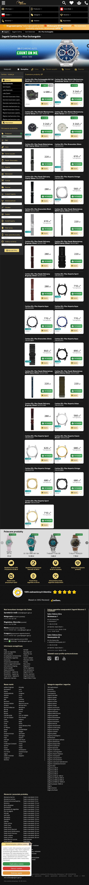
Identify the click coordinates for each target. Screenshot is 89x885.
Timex (20, 743)
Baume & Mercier (9, 707)
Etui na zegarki (8, 811)
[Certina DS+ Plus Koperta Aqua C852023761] (62, 354)
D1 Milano (7, 727)
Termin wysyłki (10, 153)
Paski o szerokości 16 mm (31, 815)
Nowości (8, 80)
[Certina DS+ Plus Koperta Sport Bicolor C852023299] (32, 516)
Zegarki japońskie (52, 715)
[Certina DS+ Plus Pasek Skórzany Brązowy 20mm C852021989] (32, 257)
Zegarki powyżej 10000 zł (55, 784)
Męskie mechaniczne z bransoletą (12, 116)
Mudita (21, 709)
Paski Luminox (8, 837)
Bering (6, 709)
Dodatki (7, 214)
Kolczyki (6, 813)
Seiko (20, 727)
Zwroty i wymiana (28, 674)
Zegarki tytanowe (52, 747)
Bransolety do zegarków (11, 809)
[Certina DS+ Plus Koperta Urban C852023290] (62, 419)
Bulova (6, 713)
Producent (8, 133)
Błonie (6, 711)
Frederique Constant (10, 743)
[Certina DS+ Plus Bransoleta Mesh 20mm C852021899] (32, 225)
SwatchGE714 (9, 552)
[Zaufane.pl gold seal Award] (18, 592)
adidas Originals (9, 687)
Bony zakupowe (8, 805)
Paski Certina (8, 823)
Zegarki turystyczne (53, 745)
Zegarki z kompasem (53, 755)
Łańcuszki (7, 815)
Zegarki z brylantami (53, 749)
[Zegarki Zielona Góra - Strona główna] (21, 3)
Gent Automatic (8, 83)
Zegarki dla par (52, 699)
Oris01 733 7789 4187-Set (31, 552)
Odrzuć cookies (16, 868)
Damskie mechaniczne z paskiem (12, 106)
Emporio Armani (9, 733)
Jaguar (6, 753)
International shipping (10, 666)
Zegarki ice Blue (52, 701)
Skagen (21, 731)
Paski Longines (8, 835)
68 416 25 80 (53, 624)
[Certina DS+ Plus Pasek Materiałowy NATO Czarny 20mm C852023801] (62, 257)
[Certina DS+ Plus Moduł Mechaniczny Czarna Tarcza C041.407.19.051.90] (32, 127)
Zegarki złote (51, 765)
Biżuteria (6, 803)
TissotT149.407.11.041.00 (53, 552)
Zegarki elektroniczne (54, 713)
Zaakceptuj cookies (16, 863)
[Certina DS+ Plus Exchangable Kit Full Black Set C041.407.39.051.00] (32, 95)
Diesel (6, 729)
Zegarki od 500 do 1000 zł (55, 776)
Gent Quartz (6, 86)
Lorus (20, 695)
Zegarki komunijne (29, 676)
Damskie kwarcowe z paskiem (12, 99)
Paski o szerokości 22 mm (31, 827)
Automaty (50, 689)
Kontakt (25, 649)
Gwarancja (7, 660)
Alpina (6, 691)
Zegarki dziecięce (52, 711)
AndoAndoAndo (8, 693)
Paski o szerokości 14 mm (31, 811)
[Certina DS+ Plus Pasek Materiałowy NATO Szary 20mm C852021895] (32, 387)
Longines (21, 693)
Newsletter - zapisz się (11, 672)
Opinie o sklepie (28, 657)
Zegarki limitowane (53, 721)
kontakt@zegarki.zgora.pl (25, 612)
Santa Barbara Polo (25, 725)
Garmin (6, 745)
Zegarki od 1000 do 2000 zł (55, 777)
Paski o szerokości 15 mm (31, 813)
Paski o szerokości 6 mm (30, 797)
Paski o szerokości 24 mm (31, 831)
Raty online (26, 664)
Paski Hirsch (7, 827)
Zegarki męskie (52, 697)
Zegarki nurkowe (52, 731)
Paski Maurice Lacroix (10, 839)
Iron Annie (7, 751)
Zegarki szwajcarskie (53, 743)
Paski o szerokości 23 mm (31, 829)
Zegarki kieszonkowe (53, 717)
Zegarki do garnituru (53, 709)
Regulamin (26, 666)
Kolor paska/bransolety (12, 235)
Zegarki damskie (52, 695)
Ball (5, 699)
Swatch (21, 737)
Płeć (6, 140)
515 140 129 (12, 618)
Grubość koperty (10, 194)
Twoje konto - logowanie (11, 676)
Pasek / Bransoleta (11, 160)
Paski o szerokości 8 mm (30, 799)
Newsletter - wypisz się (11, 674)
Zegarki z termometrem (54, 759)
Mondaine (22, 707)
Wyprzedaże (9, 122)
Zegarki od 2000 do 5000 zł (55, 780)
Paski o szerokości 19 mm (31, 821)
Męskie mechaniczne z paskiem (12, 119)
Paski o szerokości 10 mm (31, 803)
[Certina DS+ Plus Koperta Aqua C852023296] (32, 322)
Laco (20, 689)
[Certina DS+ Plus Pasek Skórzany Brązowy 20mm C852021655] (32, 289)
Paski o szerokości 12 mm (31, 807)
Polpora (21, 719)
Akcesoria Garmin (9, 797)
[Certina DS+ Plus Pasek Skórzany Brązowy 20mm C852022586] (32, 419)
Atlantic (6, 695)
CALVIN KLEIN (8, 715)
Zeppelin (21, 755)
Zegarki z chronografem (54, 751)
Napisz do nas (27, 653)
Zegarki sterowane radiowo (55, 739)
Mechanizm (9, 174)
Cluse (5, 723)
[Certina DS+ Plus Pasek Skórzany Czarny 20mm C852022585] (32, 192)
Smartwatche (51, 693)
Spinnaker (22, 733)
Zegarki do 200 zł (52, 768)
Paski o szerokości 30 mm (31, 837)
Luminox (21, 699)
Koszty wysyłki (8, 668)
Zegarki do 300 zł (52, 769)
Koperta (7, 167)
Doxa (5, 731)
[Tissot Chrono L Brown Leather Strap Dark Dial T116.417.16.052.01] (76, 542)
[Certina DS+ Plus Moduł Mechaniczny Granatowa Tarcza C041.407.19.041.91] (62, 95)
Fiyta (5, 737)
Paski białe (26, 841)
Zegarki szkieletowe (53, 741)
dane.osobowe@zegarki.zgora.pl (12, 877)
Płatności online (28, 660)
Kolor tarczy (9, 228)
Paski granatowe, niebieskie (31, 851)
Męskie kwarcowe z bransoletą (12, 109)
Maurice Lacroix (23, 703)
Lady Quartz (6, 93)
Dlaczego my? (27, 652)
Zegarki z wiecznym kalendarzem (57, 761)
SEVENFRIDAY (23, 729)
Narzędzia (7, 817)
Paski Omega (8, 841)
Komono (6, 759)
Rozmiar (7, 187)
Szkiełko (7, 207)
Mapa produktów (9, 670)
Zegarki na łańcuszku (53, 727)
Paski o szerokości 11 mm (31, 805)
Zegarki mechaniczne (53, 725)
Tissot (20, 745)
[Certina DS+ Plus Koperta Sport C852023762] (62, 289)
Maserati (21, 701)
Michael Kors (23, 705)
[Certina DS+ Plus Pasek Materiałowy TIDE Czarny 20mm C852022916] (32, 160)
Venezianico (22, 749)
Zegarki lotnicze (52, 723)
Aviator (6, 697)
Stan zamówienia (28, 670)
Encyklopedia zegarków (11, 657)
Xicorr (20, 753)
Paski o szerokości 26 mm (31, 833)
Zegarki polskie (52, 733)
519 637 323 (12, 630)
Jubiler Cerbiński (9, 755)
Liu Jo (20, 691)
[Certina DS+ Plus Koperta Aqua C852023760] (62, 322)
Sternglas (22, 735)
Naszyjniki (7, 819)
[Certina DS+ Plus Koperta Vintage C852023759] (32, 484)
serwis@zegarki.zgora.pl (24, 630)
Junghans (7, 757)
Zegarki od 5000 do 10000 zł (56, 781)
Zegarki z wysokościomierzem (56, 763)
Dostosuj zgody (16, 873)
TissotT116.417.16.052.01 (75, 552)
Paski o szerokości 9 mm (30, 801)
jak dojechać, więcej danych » (55, 626)
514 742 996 (12, 624)
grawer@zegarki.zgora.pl (24, 635)
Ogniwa (6, 821)
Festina (6, 735)
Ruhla (20, 723)
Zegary (49, 786)
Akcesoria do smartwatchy (12, 801)
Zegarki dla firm (28, 672)
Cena (6, 147)
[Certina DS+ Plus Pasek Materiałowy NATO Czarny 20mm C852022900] (62, 225)
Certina (39, 80)
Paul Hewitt (22, 717)
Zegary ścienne (52, 788)
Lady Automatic (8, 90)
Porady (25, 661)
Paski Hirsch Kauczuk (10, 829)
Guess (6, 747)
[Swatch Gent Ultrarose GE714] (9, 542)
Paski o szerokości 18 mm (31, 819)
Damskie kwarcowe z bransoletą (12, 96)
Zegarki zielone (52, 703)
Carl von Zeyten (8, 717)
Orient (21, 711)
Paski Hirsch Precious (10, 833)
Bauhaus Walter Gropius (9, 704)
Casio (5, 719)
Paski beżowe (27, 839)
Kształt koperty (10, 221)
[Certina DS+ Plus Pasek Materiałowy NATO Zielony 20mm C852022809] (62, 387)
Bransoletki (7, 807)
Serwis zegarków (28, 668)
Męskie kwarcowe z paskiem (12, 112)
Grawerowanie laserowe (11, 661)
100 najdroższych (52, 687)
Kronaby (21, 687)
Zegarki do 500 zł (52, 773)
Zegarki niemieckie (53, 729)
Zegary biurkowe (52, 790)
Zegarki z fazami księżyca (55, 753)
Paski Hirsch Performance (12, 831)
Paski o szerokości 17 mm (31, 817)
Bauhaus (6, 701)
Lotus (20, 697)
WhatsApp (13, 641)
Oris (20, 713)
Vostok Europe (23, 751)
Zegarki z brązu (52, 705)
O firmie (25, 656)
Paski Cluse (7, 825)
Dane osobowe (8, 653)
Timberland (22, 741)
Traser (21, 747)
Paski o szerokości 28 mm (31, 835)
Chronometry (51, 691)
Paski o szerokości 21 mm (31, 825)
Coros (5, 725)
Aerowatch (7, 689)
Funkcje (7, 180)
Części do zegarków (10, 652)
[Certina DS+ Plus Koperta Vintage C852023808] (62, 484)
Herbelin (6, 749)
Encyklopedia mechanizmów (12, 656)
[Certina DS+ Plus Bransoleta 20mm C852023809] (32, 354)
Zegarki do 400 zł (52, 772)
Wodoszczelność (10, 201)
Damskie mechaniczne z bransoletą (12, 103)
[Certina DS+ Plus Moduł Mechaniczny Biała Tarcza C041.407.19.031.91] (62, 127)
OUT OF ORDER (23, 715)
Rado (20, 721)
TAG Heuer (22, 739)
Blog (5, 649)
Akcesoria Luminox (9, 799)
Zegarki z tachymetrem (54, 757)
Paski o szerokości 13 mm (31, 809)
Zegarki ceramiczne (53, 707)
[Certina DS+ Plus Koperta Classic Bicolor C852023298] (62, 451)
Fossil (5, 741)
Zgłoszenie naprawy (10, 678)
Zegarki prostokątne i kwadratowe (53, 736)
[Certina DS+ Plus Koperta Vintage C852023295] (62, 192)
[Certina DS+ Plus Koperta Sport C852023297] (32, 451)
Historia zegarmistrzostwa (12, 664)
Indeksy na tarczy (10, 241)
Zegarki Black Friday (29, 678)
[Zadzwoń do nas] (86, 3)
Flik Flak (6, 739)
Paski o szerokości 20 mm (31, 823)
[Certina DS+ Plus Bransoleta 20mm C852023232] (62, 160)
